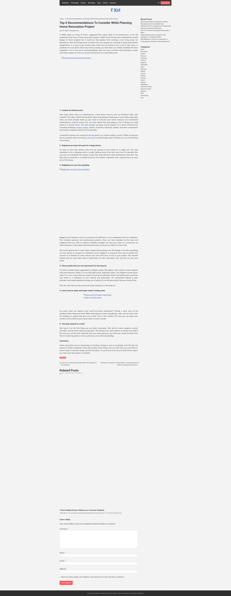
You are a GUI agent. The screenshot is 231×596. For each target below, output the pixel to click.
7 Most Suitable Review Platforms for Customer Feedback (82, 510)
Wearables (91, 3)
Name (62, 553)
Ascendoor (125, 593)
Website (63, 569)
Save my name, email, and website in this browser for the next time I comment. (92, 577)
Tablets (143, 82)
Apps (99, 3)
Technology (75, 3)
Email (62, 561)
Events (143, 54)
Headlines (65, 3)
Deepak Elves (74, 30)
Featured (144, 58)
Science (143, 78)
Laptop (143, 73)
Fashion (143, 56)
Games (105, 3)
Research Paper (146, 89)
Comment (64, 529)
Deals (142, 49)
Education (144, 51)
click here (91, 138)
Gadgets (143, 62)
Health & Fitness (146, 86)
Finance (143, 60)
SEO (142, 93)
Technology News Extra (105, 593)
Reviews (143, 91)
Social (143, 80)
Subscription (165, 3)
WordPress (140, 593)
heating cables (82, 127)
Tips (142, 97)
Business (113, 3)
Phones (83, 3)
